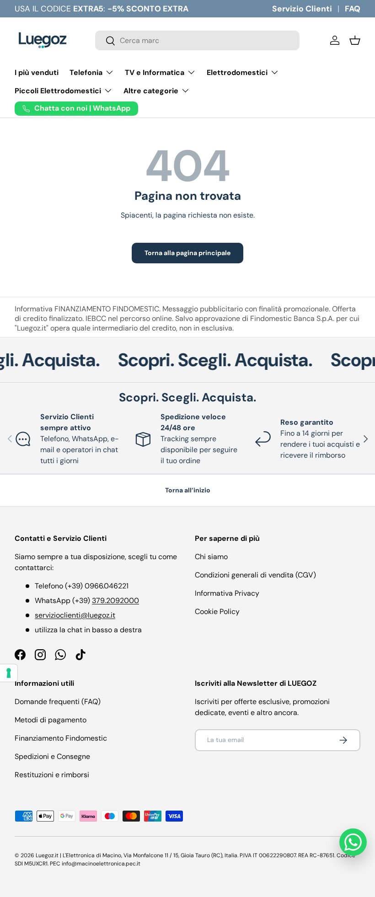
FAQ (352, 9)
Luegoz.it (47, 855)
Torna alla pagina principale (187, 253)
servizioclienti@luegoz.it (75, 615)
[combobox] (197, 40)
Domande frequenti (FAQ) (58, 701)
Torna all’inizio (187, 490)
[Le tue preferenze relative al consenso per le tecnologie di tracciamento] (8, 673)
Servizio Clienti (302, 9)
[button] (355, 40)
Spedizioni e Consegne (52, 756)
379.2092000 (115, 600)
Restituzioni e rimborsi (52, 775)
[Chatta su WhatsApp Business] (353, 842)
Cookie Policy (217, 611)
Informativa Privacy (227, 593)
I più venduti (37, 72)
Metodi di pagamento (50, 720)
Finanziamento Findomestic (61, 738)
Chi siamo (211, 556)
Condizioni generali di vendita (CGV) (255, 575)
